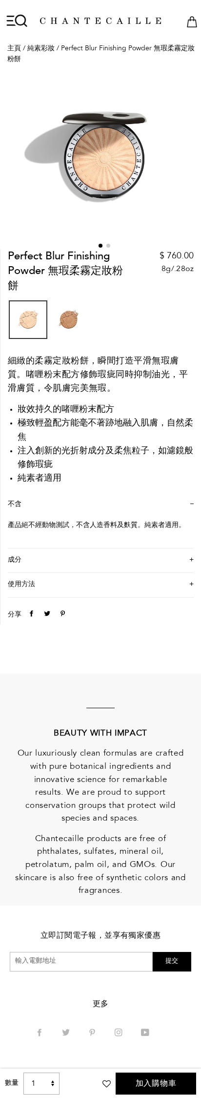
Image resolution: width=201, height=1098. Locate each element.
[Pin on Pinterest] (61, 615)
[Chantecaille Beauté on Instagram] (119, 1033)
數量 (12, 1083)
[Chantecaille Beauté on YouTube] (146, 1033)
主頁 (14, 48)
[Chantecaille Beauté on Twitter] (67, 1033)
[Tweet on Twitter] (46, 615)
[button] (100, 246)
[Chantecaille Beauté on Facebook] (40, 1033)
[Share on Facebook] (30, 615)
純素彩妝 (41, 48)
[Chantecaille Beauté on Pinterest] (93, 1033)
